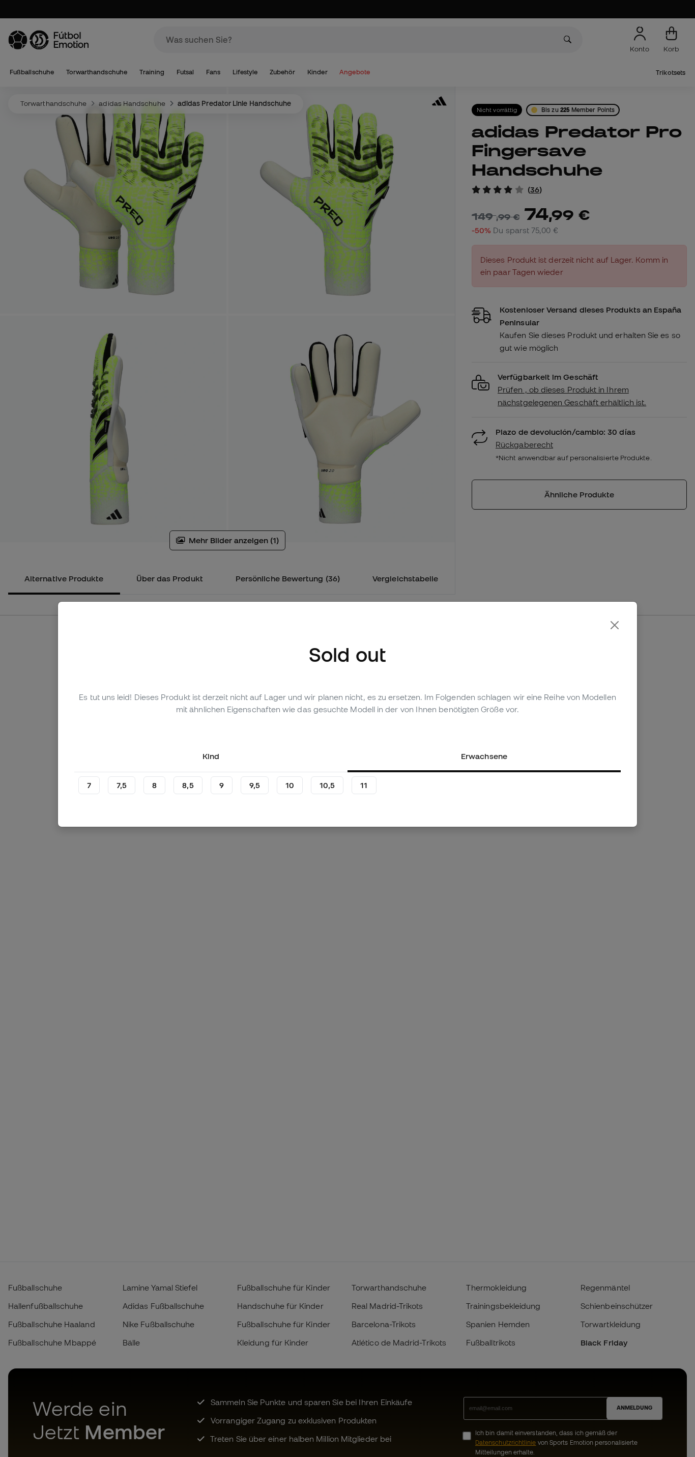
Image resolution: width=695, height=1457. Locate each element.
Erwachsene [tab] (484, 756)
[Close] (614, 625)
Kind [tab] (210, 756)
